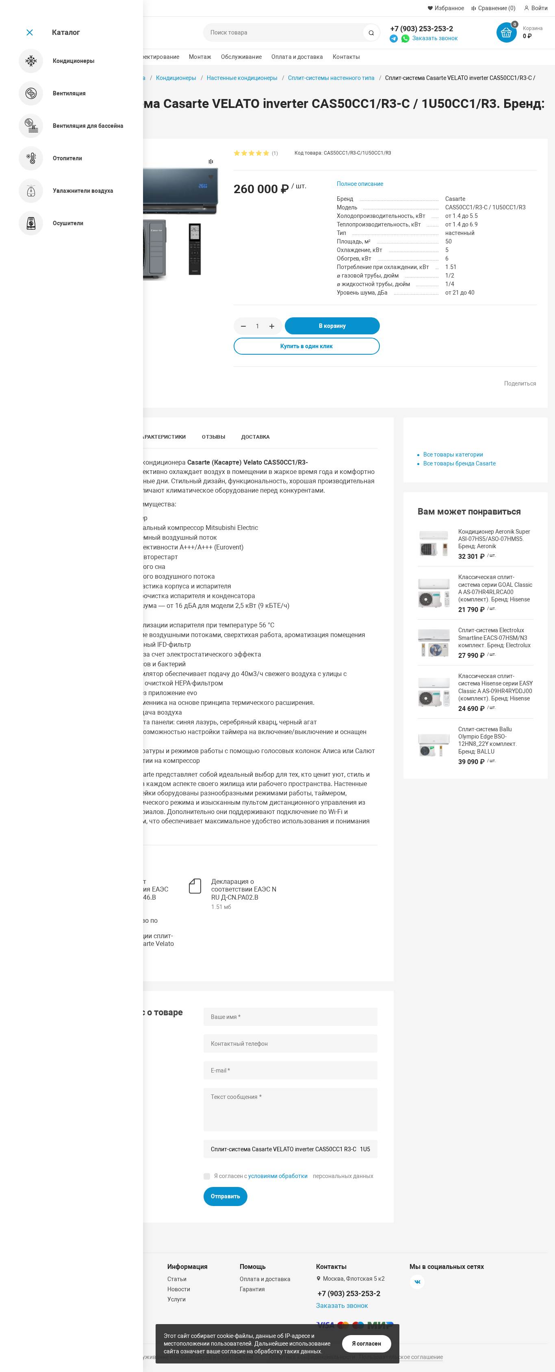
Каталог (66, 32)
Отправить (225, 1196)
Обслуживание (241, 57)
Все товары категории (453, 454)
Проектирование (156, 57)
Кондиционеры (176, 78)
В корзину (332, 326)
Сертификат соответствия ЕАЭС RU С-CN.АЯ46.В (138, 889)
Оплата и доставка (297, 57)
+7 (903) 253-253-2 (421, 28)
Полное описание (360, 184)
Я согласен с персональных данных (293, 1176)
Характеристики (161, 437)
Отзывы (213, 437)
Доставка (255, 437)
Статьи (176, 1279)
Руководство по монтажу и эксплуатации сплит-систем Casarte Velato (141, 932)
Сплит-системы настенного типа (331, 78)
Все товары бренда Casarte (459, 463)
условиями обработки (278, 1176)
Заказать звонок (435, 38)
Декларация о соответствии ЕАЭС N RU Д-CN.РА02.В (243, 889)
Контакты (346, 57)
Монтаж (200, 57)
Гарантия (252, 1289)
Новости (178, 1289)
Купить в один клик (306, 346)
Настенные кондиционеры (242, 78)
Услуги (176, 1299)
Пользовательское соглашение (401, 1357)
